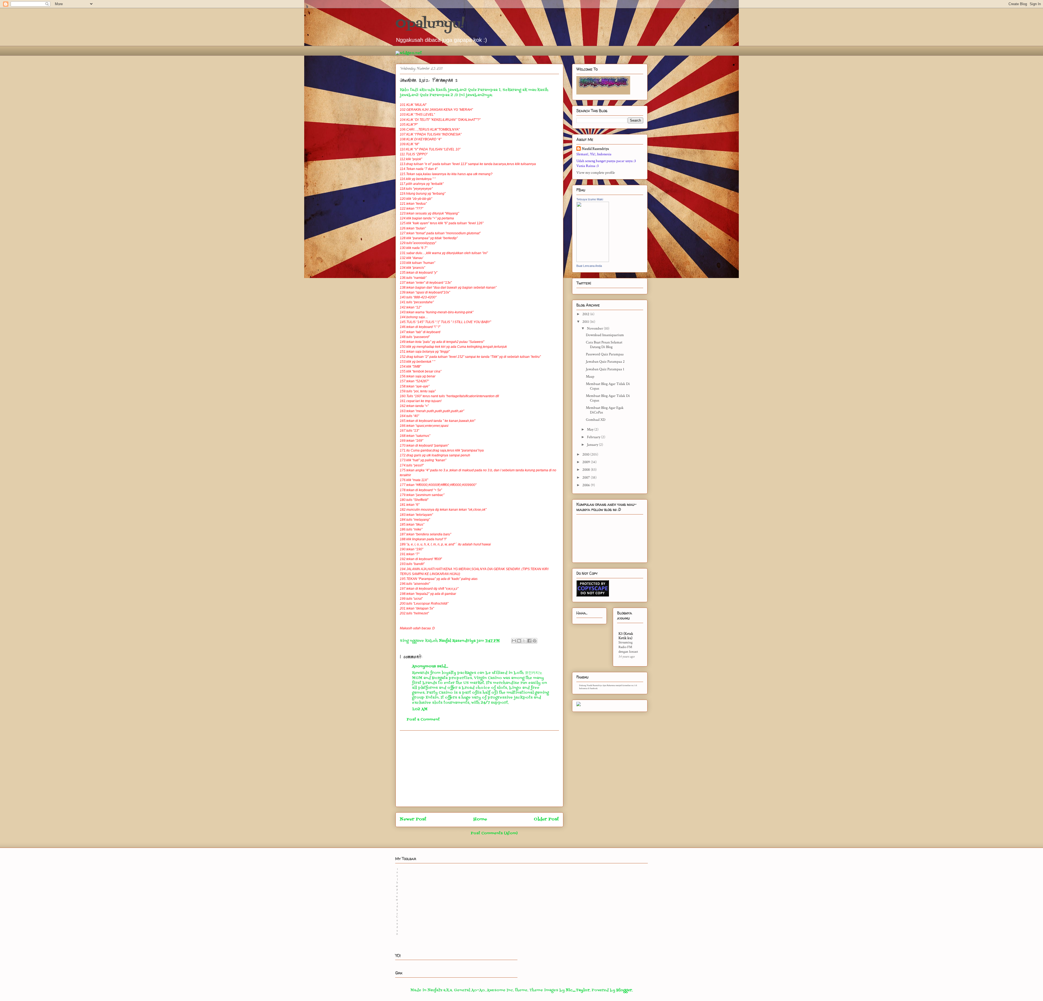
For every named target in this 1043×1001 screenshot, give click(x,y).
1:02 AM (420, 709)
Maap (590, 376)
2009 (586, 462)
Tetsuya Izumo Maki (589, 199)
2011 (586, 321)
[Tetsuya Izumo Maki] (592, 260)
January (593, 444)
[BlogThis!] (519, 640)
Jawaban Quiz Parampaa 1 (605, 369)
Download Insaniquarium (605, 335)
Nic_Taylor (578, 990)
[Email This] (514, 640)
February (594, 437)
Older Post (546, 819)
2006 (586, 485)
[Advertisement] (479, 769)
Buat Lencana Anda (589, 265)
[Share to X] (524, 640)
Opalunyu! (430, 24)
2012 (586, 314)
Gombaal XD (595, 419)
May (590, 429)
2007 (586, 477)
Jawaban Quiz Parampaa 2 (605, 361)
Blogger (624, 990)
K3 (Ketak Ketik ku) (625, 635)
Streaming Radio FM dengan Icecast (628, 647)
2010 (586, 454)
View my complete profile (595, 172)
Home (480, 819)
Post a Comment (423, 719)
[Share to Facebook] (529, 640)
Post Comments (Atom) (494, 833)
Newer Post (413, 819)
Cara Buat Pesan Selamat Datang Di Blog (604, 344)
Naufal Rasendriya (595, 148)
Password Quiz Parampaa (605, 354)
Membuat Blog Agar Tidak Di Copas (608, 386)
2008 (586, 469)
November (595, 328)
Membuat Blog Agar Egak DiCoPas (605, 410)
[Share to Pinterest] (534, 640)
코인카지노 (533, 672)
